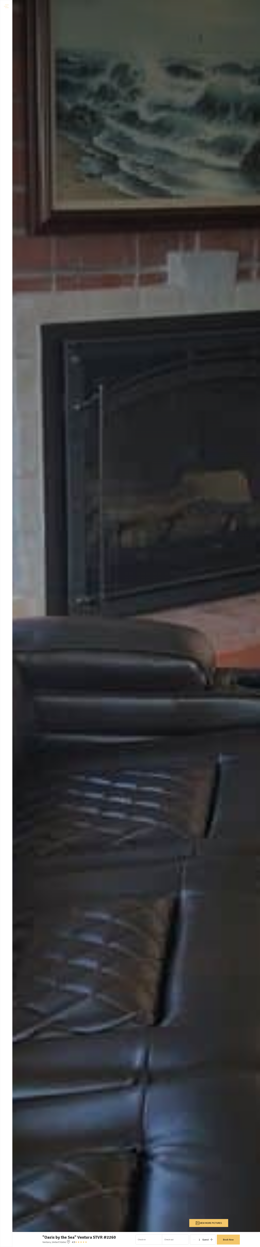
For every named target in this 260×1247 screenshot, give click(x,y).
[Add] (211, 1239)
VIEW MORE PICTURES (211, 1223)
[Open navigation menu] (6, 6)
